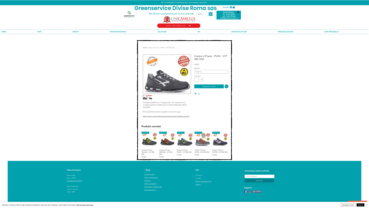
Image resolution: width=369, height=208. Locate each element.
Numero (197, 68)
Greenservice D (155, 8)
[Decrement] (196, 79)
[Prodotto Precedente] (139, 139)
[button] (234, 7)
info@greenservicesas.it (229, 18)
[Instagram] (249, 191)
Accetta (360, 205)
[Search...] (210, 14)
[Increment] (201, 79)
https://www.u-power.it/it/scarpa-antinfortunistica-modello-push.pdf (166, 116)
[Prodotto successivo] (231, 139)
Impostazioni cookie (348, 205)
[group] (185, 145)
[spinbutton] (198, 79)
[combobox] (211, 72)
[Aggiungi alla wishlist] (226, 86)
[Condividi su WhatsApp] (199, 94)
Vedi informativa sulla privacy (85, 205)
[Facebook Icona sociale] (245, 191)
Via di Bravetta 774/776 (74, 181)
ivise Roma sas (196, 8)
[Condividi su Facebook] (195, 94)
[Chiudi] (367, 204)
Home (145, 48)
